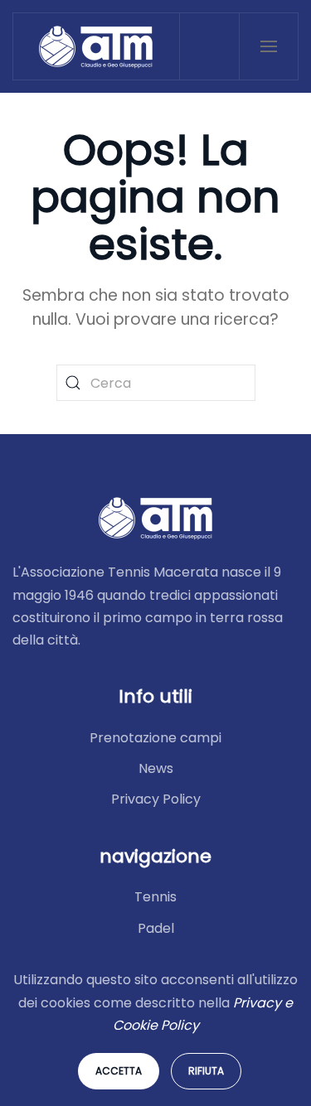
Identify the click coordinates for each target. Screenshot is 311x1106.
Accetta (118, 1071)
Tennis (155, 896)
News (155, 768)
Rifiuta (206, 1071)
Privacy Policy (156, 799)
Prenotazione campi (155, 737)
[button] (268, 46)
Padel (156, 928)
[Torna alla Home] (96, 46)
